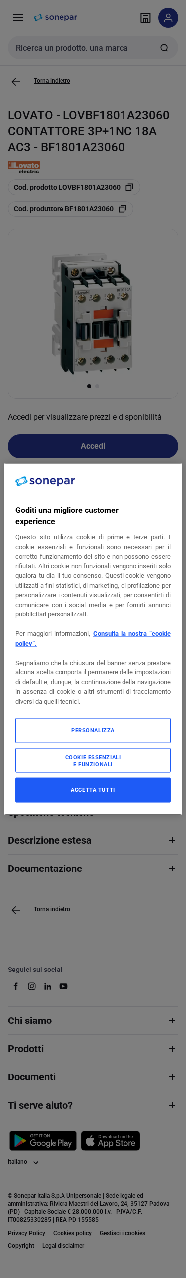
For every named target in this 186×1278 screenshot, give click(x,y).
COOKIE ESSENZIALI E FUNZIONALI (93, 760)
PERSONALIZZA (93, 730)
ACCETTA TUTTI (93, 789)
